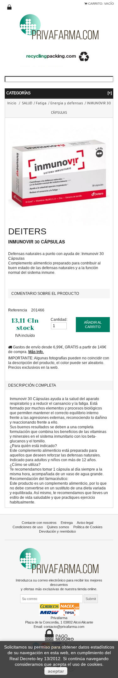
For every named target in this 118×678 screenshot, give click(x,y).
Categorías (59, 93)
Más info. (36, 351)
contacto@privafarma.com (64, 626)
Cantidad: (59, 319)
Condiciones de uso (28, 527)
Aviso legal (85, 522)
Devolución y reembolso (57, 531)
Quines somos (58, 527)
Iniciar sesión (9, 7)
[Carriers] (59, 609)
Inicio (11, 103)
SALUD (27, 103)
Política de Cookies (88, 527)
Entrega (67, 522)
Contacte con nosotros (39, 522)
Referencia (17, 310)
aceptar (56, 671)
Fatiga (41, 103)
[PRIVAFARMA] (59, 26)
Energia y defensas (66, 103)
